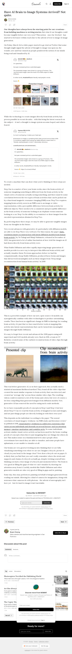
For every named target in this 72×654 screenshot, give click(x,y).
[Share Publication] (50, 4)
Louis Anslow (15, 580)
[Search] (46, 4)
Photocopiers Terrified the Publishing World (22, 576)
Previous (11, 522)
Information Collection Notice (35, 615)
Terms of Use (44, 613)
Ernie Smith (15, 608)
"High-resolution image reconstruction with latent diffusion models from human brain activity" (35, 234)
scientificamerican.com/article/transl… (24, 145)
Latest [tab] (10, 571)
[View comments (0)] (10, 25)
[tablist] (11, 549)
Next (62, 522)
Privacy (31, 641)
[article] (36, 579)
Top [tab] (6, 571)
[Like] (6, 25)
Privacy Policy (49, 615)
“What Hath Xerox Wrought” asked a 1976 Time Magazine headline (24, 578)
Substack (27, 650)
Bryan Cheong (12, 19)
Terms (36, 641)
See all (7, 615)
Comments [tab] (8, 549)
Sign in (66, 4)
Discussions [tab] (17, 571)
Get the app (44, 646)
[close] (52, 585)
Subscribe (57, 4)
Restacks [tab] (15, 549)
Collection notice (43, 641)
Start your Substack (31, 646)
